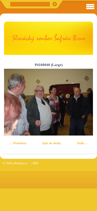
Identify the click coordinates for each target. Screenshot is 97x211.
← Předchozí (17, 143)
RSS (35, 163)
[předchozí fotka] (13, 102)
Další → (82, 143)
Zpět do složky (51, 143)
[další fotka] (84, 102)
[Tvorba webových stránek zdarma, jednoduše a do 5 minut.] (30, 163)
